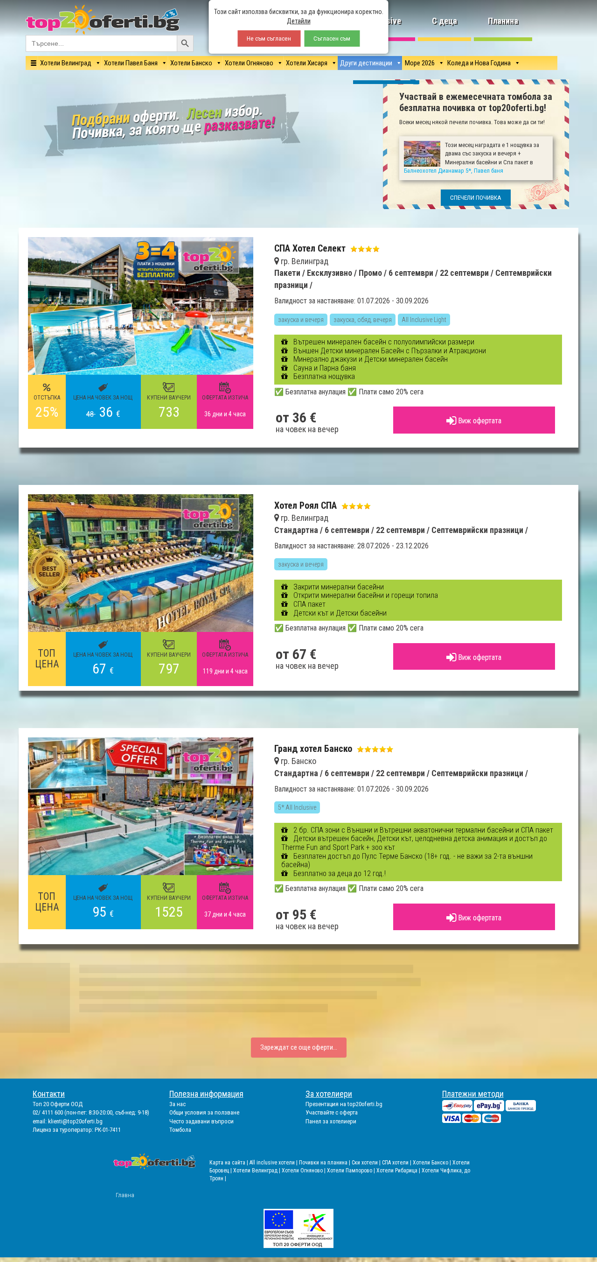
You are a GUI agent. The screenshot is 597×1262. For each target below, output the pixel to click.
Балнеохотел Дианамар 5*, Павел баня (335, 694)
